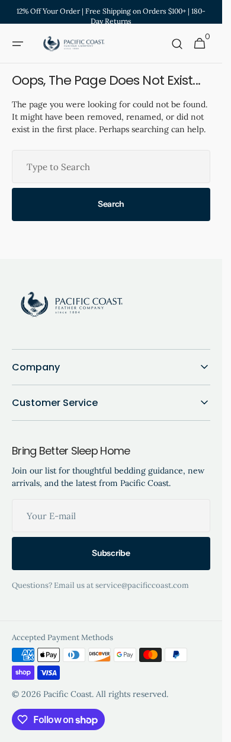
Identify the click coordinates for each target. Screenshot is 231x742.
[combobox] (111, 166)
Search (111, 204)
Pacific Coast (67, 694)
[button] (18, 44)
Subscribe (111, 553)
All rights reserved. (132, 694)
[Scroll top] (207, 727)
